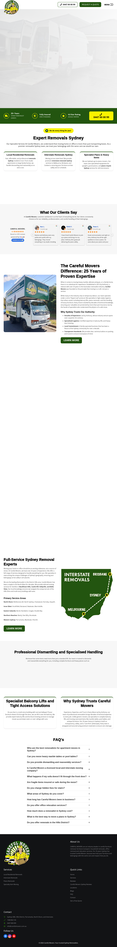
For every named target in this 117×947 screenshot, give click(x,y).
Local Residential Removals (13, 874)
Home (72, 874)
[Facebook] (5, 936)
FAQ (71, 894)
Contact (73, 898)
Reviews (73, 881)
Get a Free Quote (76, 901)
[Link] (20, 161)
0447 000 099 (11, 923)
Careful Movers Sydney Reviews (81, 884)
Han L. (42, 227)
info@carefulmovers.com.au (17, 926)
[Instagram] (10, 936)
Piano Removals (9, 881)
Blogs (72, 891)
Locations (73, 888)
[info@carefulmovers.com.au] (5, 926)
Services (73, 878)
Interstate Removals (10, 878)
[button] (109, 4)
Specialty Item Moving (11, 884)
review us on (17, 240)
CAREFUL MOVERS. (17, 229)
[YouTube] (14, 936)
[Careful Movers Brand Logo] (11, 7)
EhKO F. (69, 227)
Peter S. (96, 227)
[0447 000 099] (5, 923)
